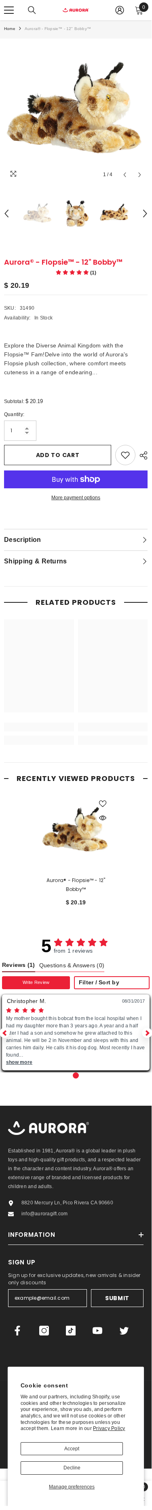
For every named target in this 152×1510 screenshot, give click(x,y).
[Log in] (119, 10)
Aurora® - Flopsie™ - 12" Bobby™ (76, 885)
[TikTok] (70, 1330)
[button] (147, 1033)
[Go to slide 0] (76, 1075)
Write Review (36, 982)
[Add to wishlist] (125, 455)
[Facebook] (17, 1330)
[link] (39, 727)
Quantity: (14, 414)
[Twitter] (124, 1330)
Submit (117, 1298)
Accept (71, 1449)
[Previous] (125, 175)
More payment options (75, 497)
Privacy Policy (109, 1428)
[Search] (32, 10)
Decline (71, 1468)
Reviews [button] (18, 965)
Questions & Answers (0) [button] (72, 965)
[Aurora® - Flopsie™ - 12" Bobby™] (76, 831)
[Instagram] (44, 1330)
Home (9, 28)
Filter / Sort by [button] (99, 983)
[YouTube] (97, 1330)
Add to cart (58, 455)
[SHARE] (141, 455)
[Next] (140, 175)
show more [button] (19, 1062)
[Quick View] (103, 818)
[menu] (9, 10)
